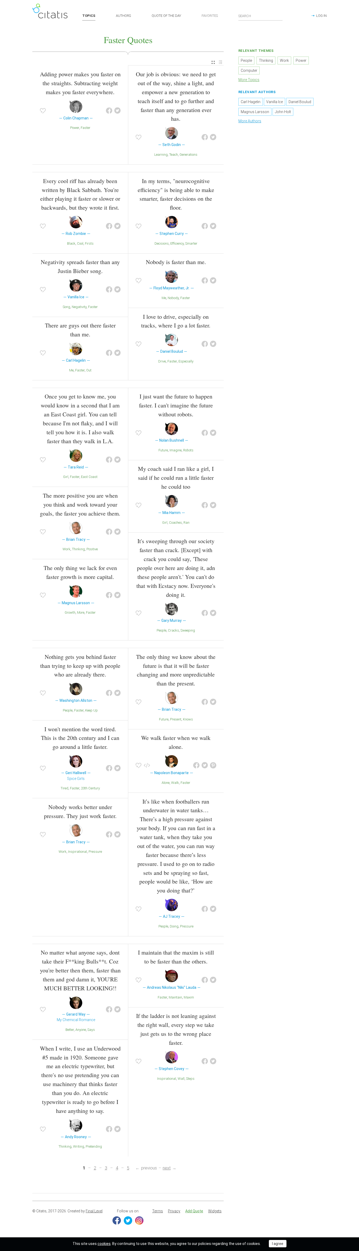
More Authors (249, 121)
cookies (104, 1244)
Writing (78, 1146)
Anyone (80, 1030)
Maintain (175, 997)
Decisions (162, 243)
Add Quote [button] (194, 1211)
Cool (80, 243)
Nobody (173, 298)
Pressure (95, 852)
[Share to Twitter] (117, 111)
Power (74, 128)
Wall (181, 1079)
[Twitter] (128, 1220)
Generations (188, 155)
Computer (249, 70)
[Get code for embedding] (147, 765)
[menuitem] (213, 62)
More (80, 612)
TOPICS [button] (88, 16)
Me (71, 370)
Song (66, 307)
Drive (162, 361)
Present (175, 719)
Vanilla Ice (274, 102)
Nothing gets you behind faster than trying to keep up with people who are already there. (80, 665)
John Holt (283, 112)
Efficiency (177, 243)
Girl (65, 477)
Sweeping (188, 630)
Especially (185, 361)
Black (71, 243)
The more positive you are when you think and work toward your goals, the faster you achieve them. (80, 504)
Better (69, 1030)
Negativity (79, 307)
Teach (173, 155)
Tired (64, 788)
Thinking (78, 549)
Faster (85, 128)
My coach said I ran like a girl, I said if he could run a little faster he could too (176, 477)
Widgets (215, 1211)
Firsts (89, 243)
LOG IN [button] (321, 16)
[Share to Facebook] (109, 111)
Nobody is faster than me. (176, 262)
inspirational (77, 852)
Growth (70, 612)
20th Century (90, 788)
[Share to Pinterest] (213, 765)
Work (66, 549)
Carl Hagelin (250, 102)
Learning (161, 155)
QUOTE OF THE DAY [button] (166, 16)
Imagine (176, 450)
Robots (188, 450)
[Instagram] (139, 1220)
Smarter (191, 243)
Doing (174, 926)
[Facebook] (116, 1220)
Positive (92, 549)
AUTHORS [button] (123, 16)
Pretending (94, 1146)
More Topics (248, 80)
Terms (157, 1211)
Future (163, 450)
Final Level (94, 1211)
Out (88, 370)
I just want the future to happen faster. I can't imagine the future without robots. (176, 405)
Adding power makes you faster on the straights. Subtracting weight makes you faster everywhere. (80, 83)
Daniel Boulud (300, 102)
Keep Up (91, 710)
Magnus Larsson (255, 112)
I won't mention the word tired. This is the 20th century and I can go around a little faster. (80, 738)
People (161, 630)
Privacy (174, 1211)
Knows (188, 719)
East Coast (89, 477)
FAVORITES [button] (210, 16)
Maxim (189, 997)
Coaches (175, 522)
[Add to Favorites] (43, 111)
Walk (175, 783)
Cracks (173, 630)
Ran (186, 522)
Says (91, 1030)
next (167, 1168)
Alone (166, 783)
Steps (190, 1079)
